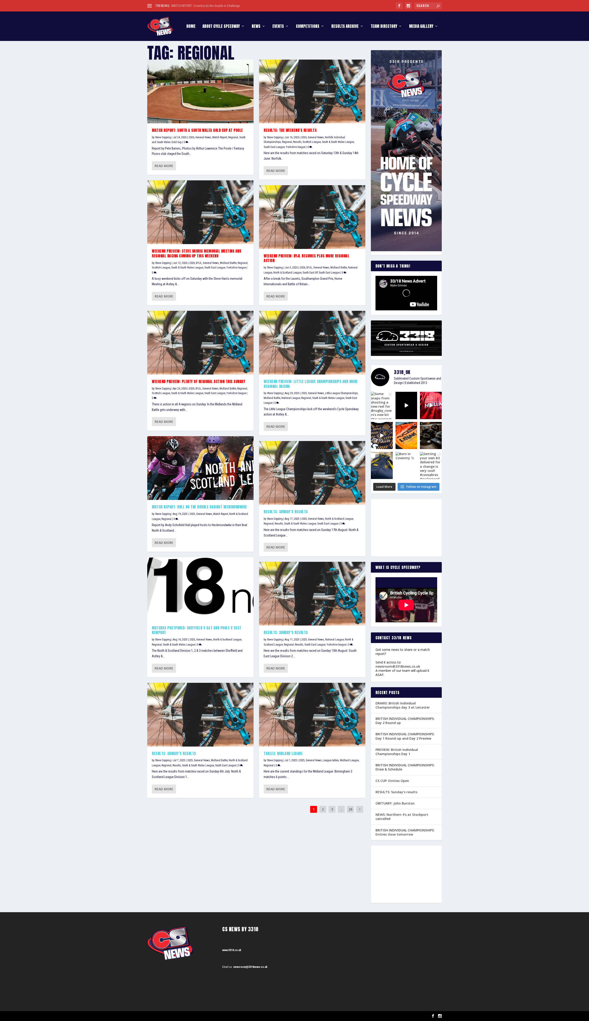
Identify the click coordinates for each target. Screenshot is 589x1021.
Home (191, 26)
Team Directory (384, 26)
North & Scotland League (227, 639)
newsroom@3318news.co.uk (397, 666)
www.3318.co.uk (231, 950)
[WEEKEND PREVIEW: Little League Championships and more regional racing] (312, 343)
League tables (331, 760)
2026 (191, 137)
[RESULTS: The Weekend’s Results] (312, 91)
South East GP (310, 272)
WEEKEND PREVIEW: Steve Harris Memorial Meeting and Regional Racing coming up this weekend (196, 253)
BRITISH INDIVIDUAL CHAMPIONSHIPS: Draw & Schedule (405, 767)
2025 (192, 514)
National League (290, 398)
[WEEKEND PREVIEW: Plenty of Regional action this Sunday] (200, 343)
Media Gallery (421, 26)
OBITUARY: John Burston (395, 803)
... (341, 809)
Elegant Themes (170, 1016)
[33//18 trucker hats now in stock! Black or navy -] (431, 435)
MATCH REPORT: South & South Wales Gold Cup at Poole (197, 130)
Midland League (349, 760)
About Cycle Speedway (221, 26)
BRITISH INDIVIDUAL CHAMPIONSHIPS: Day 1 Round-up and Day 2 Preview (405, 736)
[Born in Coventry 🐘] (406, 465)
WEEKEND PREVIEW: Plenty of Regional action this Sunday (198, 381)
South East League (214, 267)
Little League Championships (341, 393)
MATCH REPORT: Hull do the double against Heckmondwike (199, 507)
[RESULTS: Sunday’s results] (200, 715)
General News (203, 137)
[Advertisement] (406, 528)
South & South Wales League (187, 267)
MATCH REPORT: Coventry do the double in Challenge (205, 6)
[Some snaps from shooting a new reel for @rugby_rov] (382, 405)
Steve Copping (163, 137)
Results (177, 765)
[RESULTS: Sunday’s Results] (312, 473)
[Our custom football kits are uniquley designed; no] (406, 405)
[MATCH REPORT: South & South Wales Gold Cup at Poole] (200, 91)
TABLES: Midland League (283, 753)
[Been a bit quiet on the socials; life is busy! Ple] (382, 465)
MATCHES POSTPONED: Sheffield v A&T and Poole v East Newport (196, 630)
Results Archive (345, 26)
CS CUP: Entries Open (392, 781)
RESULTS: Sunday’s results (174, 753)
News (256, 26)
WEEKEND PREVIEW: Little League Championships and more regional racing (311, 384)
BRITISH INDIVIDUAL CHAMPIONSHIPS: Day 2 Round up (405, 720)
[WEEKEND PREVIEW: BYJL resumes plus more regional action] (312, 217)
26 (350, 809)
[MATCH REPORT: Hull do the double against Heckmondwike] (200, 468)
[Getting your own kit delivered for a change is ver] (431, 465)
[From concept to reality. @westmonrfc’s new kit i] (382, 435)
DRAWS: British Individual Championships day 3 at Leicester (402, 705)
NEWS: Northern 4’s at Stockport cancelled (401, 816)
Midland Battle (228, 263)
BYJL (199, 263)
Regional (233, 137)
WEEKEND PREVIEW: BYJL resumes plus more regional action (306, 258)
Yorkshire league (236, 267)
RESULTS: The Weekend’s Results (290, 130)
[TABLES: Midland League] (312, 715)
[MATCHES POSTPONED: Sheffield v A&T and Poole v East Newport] (200, 589)
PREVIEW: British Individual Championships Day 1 (396, 751)
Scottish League (161, 267)
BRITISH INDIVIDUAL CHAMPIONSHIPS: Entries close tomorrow (405, 832)
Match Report (219, 137)
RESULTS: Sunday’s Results (286, 511)
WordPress (200, 1016)
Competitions (307, 26)
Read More (164, 166)
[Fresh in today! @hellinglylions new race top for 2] (431, 405)
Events (278, 26)
